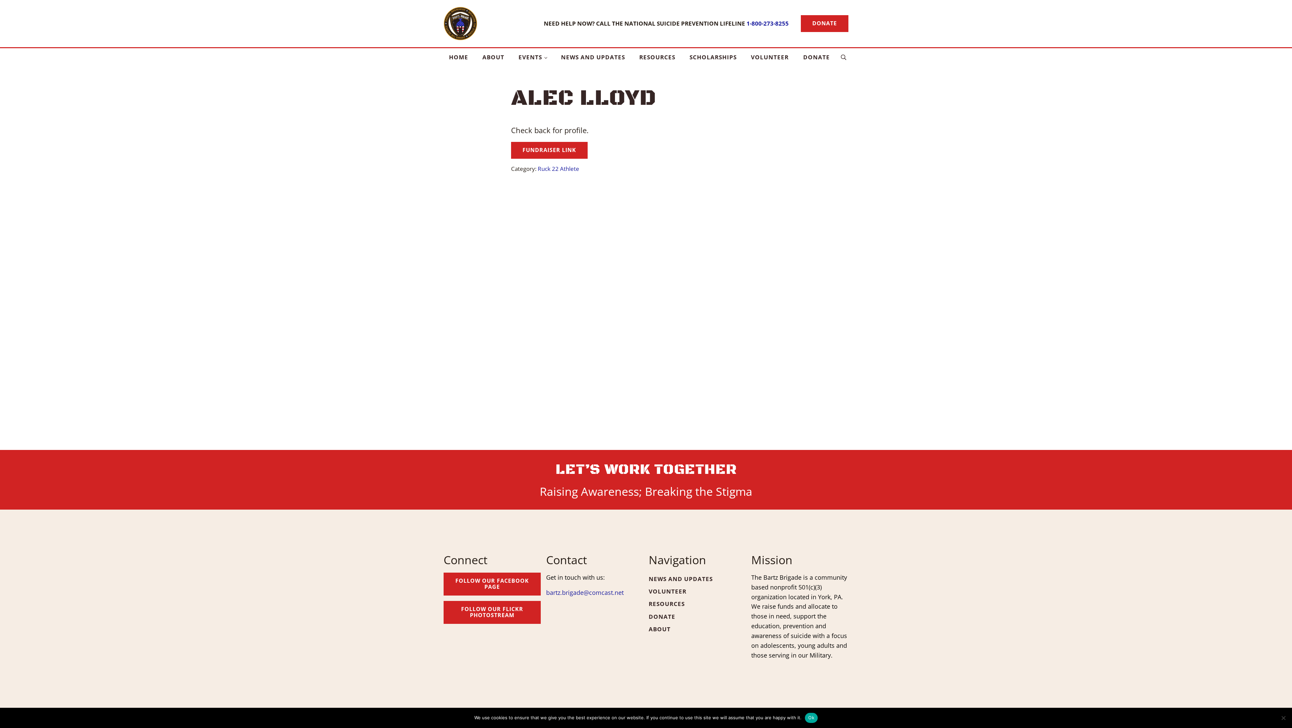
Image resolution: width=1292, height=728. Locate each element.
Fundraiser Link (549, 150)
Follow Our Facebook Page (492, 583)
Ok (811, 717)
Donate (824, 23)
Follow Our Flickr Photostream (492, 612)
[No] (1283, 718)
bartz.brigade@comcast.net (585, 592)
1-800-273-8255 (768, 23)
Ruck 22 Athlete (558, 168)
